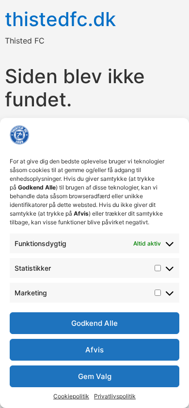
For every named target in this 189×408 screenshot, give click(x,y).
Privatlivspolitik (115, 396)
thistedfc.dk (60, 19)
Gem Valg (94, 376)
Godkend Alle (94, 323)
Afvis (94, 349)
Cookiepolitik (71, 396)
